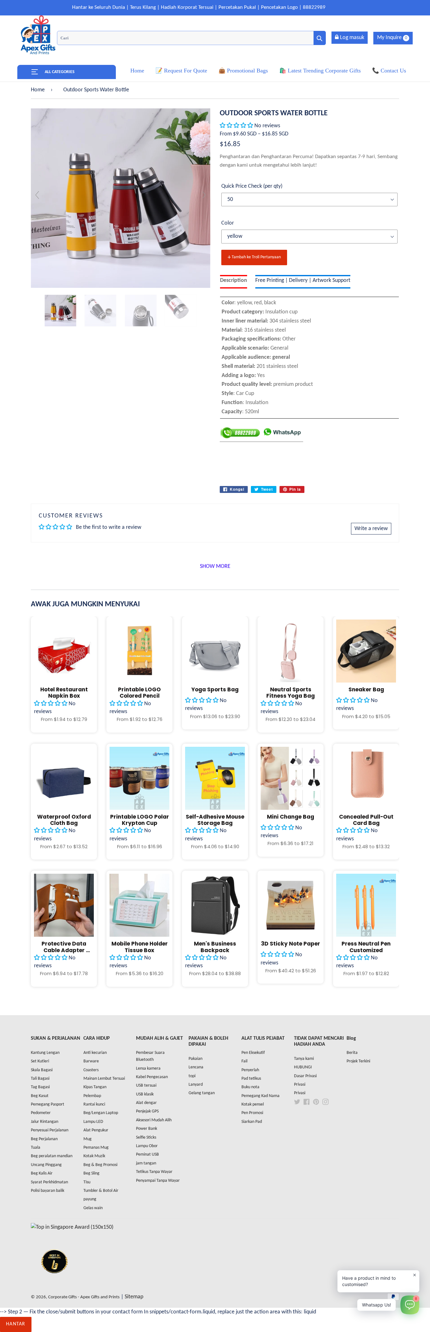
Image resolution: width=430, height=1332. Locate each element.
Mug (87, 1139)
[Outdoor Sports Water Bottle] (60, 310)
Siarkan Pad (251, 1121)
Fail (244, 1061)
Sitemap (134, 1297)
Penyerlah (250, 1070)
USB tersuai (146, 1085)
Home (38, 90)
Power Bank (146, 1128)
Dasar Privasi (305, 1076)
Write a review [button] (371, 529)
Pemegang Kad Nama (260, 1096)
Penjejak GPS (147, 1111)
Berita (352, 1052)
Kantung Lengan (45, 1052)
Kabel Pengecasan (152, 1077)
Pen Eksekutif (253, 1052)
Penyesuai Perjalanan (49, 1130)
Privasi (299, 1084)
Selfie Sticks (146, 1137)
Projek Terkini (358, 1061)
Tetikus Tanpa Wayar (154, 1171)
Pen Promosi (252, 1113)
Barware (91, 1061)
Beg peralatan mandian (51, 1156)
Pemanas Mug (96, 1147)
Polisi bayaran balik (47, 1190)
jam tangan (146, 1163)
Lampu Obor (147, 1146)
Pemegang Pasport (47, 1104)
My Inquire (392, 38)
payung (89, 1199)
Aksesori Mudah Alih (154, 1120)
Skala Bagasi (42, 1070)
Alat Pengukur (95, 1130)
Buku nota (250, 1087)
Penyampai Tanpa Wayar (158, 1180)
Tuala (35, 1147)
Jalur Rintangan (44, 1121)
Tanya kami (304, 1058)
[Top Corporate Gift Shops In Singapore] (72, 1227)
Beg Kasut (39, 1096)
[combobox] (191, 38)
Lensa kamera (148, 1068)
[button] (237, 126)
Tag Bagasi (40, 1087)
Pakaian (195, 1058)
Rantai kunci (94, 1104)
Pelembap (92, 1096)
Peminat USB (147, 1154)
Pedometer (41, 1113)
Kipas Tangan (94, 1087)
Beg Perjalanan (44, 1139)
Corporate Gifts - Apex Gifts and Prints (84, 1297)
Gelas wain (93, 1208)
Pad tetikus (251, 1078)
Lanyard (196, 1084)
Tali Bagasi (40, 1078)
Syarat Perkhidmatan (49, 1182)
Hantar (15, 1324)
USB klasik (145, 1094)
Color (227, 223)
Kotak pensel (252, 1104)
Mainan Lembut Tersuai (104, 1078)
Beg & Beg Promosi (100, 1165)
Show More (215, 566)
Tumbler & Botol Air (100, 1190)
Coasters (91, 1070)
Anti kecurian (95, 1052)
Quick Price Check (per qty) (251, 186)
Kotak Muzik (94, 1156)
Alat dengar (146, 1102)
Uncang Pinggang (46, 1165)
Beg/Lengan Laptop (100, 1113)
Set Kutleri (40, 1061)
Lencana (196, 1067)
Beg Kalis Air (42, 1173)
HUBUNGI (303, 1067)
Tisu (86, 1182)
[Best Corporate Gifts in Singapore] (54, 1281)
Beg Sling (91, 1173)
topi (192, 1076)
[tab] (233, 282)
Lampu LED (93, 1121)
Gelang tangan (202, 1093)
